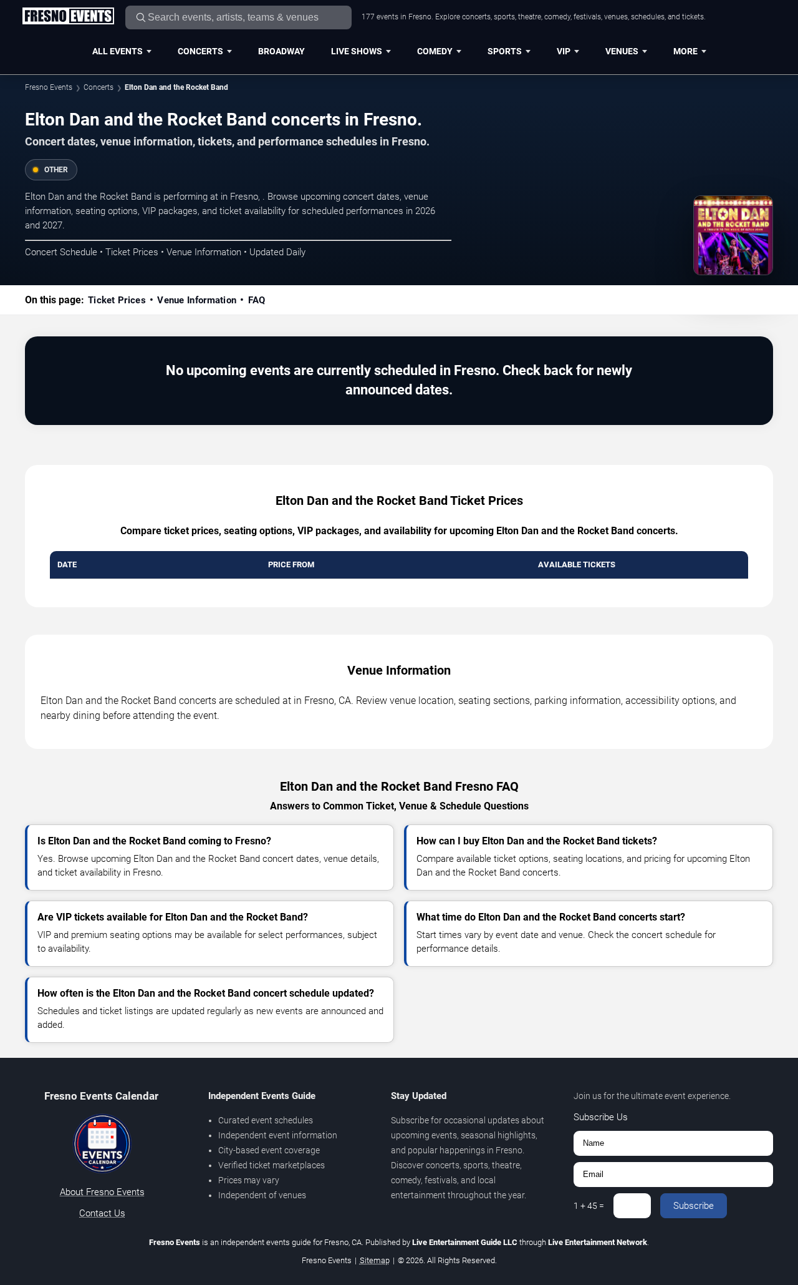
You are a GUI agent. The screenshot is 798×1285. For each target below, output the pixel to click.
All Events (117, 51)
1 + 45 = (589, 1206)
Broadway (281, 51)
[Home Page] (68, 17)
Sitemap (375, 1260)
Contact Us (102, 1213)
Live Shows (356, 51)
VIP (563, 51)
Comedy (435, 51)
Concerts (200, 51)
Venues (621, 51)
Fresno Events (48, 87)
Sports (505, 51)
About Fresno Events (102, 1192)
